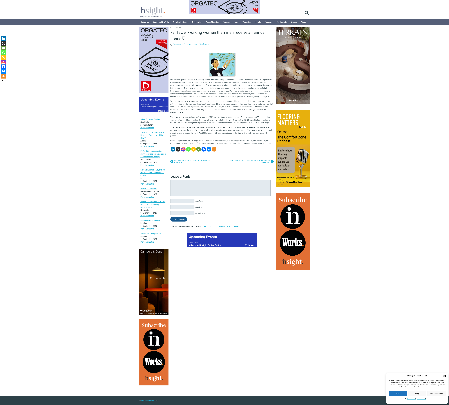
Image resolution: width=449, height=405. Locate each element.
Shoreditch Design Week (150, 234)
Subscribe (145, 22)
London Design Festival (150, 220)
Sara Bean (177, 44)
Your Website (200, 213)
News (236, 22)
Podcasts (268, 22)
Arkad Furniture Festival (150, 119)
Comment (188, 44)
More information (147, 128)
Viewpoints (247, 22)
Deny (417, 393)
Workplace (204, 44)
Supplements (282, 22)
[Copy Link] (193, 149)
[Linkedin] (173, 149)
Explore (294, 22)
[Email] (198, 149)
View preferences (436, 393)
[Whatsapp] (188, 149)
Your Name (199, 201)
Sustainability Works (161, 22)
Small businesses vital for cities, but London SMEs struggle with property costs (250, 161)
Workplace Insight (147, 400)
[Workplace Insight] (152, 12)
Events (258, 22)
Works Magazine (212, 22)
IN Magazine (196, 22)
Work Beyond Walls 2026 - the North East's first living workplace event (152, 204)
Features (226, 22)
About (303, 22)
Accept (397, 393)
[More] (214, 149)
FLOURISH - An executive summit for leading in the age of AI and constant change (153, 154)
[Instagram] (183, 149)
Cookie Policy (411, 399)
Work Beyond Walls (148, 189)
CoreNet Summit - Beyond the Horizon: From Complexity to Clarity (152, 172)
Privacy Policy (421, 399)
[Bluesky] (209, 149)
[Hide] (2, 81)
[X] (178, 149)
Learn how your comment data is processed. (221, 226)
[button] (444, 376)
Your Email (199, 207)
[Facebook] (203, 149)
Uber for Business (180, 22)
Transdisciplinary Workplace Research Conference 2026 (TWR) (152, 135)
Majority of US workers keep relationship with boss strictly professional (192, 161)
